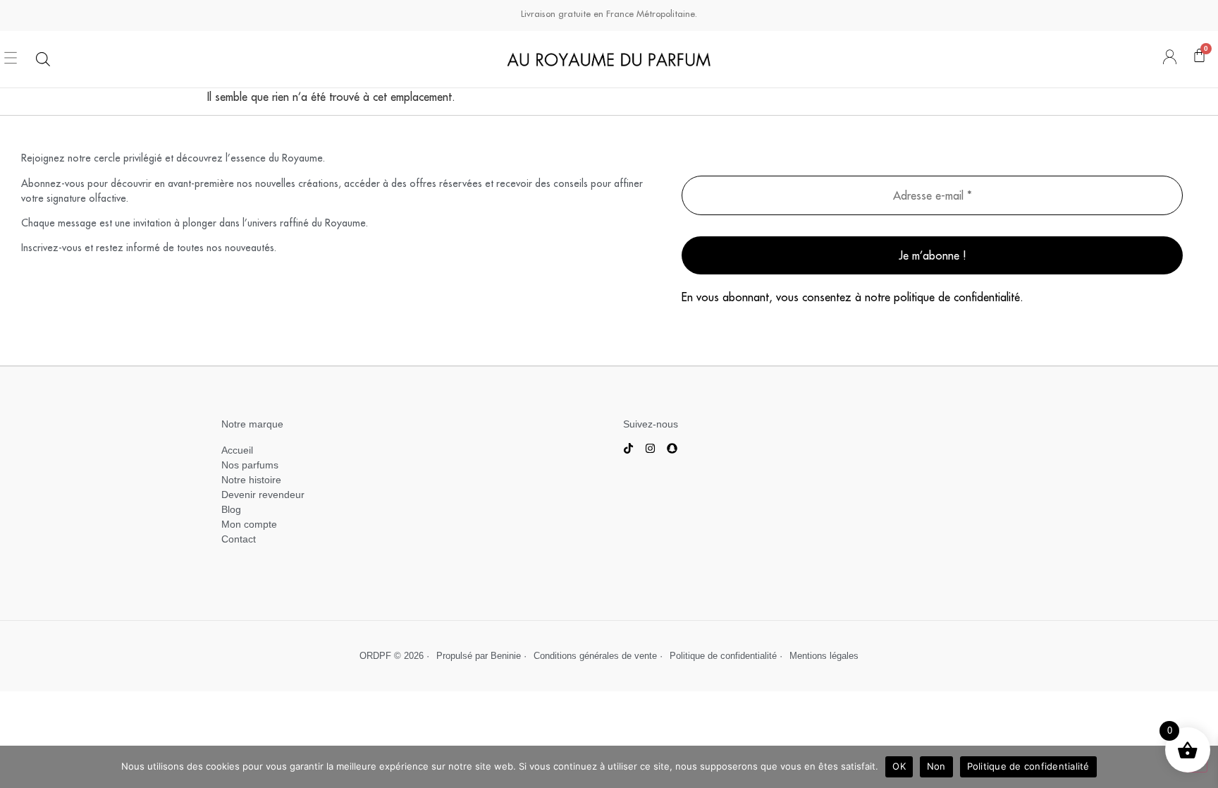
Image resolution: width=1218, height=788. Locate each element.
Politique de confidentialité (1028, 766)
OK (899, 766)
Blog (231, 509)
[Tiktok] (628, 448)
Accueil (237, 450)
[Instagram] (650, 448)
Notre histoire (251, 479)
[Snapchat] (672, 448)
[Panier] (1199, 59)
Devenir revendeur (262, 494)
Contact (238, 539)
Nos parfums (249, 465)
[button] (11, 59)
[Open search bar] (43, 59)
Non (936, 766)
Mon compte (250, 524)
